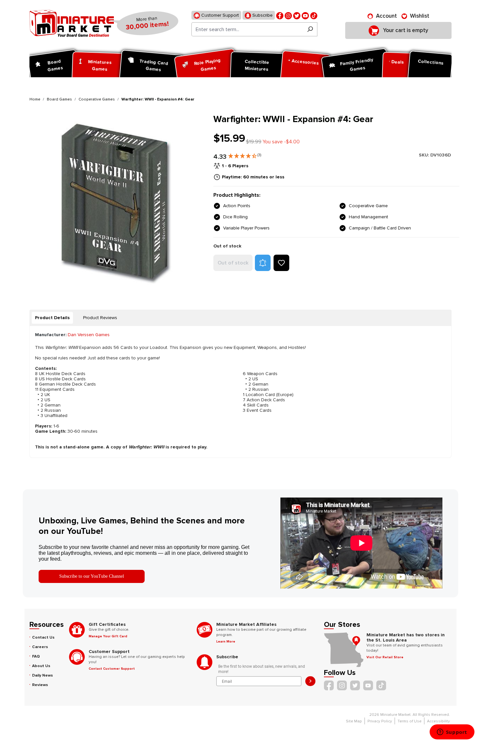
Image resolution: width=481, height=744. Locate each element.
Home (34, 99)
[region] (117, 202)
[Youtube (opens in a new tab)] (305, 15)
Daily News (42, 675)
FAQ (36, 656)
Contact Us (43, 637)
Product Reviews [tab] (100, 317)
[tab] (52, 318)
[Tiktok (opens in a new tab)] (313, 15)
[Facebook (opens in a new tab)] (279, 15)
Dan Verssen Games (89, 334)
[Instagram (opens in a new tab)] (288, 15)
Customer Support (219, 15)
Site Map (354, 721)
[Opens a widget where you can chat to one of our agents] (451, 732)
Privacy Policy (379, 721)
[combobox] (247, 29)
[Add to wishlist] (281, 263)
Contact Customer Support (112, 669)
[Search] (310, 29)
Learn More (225, 642)
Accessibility (438, 721)
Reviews (40, 684)
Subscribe (262, 15)
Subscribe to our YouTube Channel (91, 576)
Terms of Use (409, 721)
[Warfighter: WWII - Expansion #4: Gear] (117, 202)
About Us (41, 665)
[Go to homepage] (71, 23)
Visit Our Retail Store (384, 657)
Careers (40, 646)
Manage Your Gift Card (108, 636)
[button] (244, 154)
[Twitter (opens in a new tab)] (296, 15)
